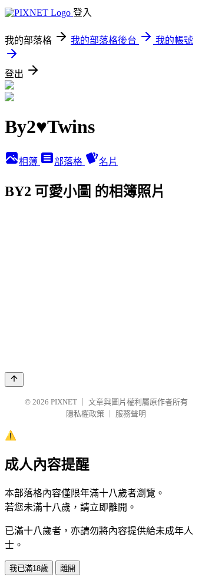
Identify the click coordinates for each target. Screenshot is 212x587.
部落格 (69, 162)
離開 (67, 568)
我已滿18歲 (28, 568)
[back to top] (14, 379)
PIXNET (64, 401)
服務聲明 (130, 413)
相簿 (29, 162)
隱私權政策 (85, 413)
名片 (108, 162)
